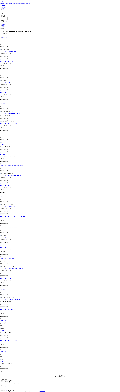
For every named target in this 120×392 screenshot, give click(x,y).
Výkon (3, 36)
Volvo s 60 (2, 289)
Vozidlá (3, 8)
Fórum (3, 9)
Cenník (3, 6)
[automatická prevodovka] (5, 22)
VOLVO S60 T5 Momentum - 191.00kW (10, 113)
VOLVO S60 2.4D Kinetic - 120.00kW (9, 206)
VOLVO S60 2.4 (4, 247)
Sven (1, 361)
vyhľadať (2, 28)
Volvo (1, 196)
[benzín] (3, 19)
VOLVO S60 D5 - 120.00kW (7, 134)
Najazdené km (4, 37)
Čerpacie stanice (4, 7)
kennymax (6, 390)
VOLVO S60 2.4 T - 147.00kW (7, 309)
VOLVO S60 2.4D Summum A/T (8, 51)
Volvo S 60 (2, 154)
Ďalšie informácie (42, 391)
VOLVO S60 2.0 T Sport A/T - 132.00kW (10, 299)
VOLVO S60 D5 (4, 41)
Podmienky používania (5, 386)
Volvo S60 (2, 72)
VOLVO (3, 26)
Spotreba (3, 24)
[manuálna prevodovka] (5, 21)
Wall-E (2, 144)
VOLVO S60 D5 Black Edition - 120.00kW (10, 175)
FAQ (3, 385)
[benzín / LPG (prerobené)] (3, 18)
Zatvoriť (46, 391)
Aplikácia (3, 5)
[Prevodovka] (5, 20)
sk (2, 1)
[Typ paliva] (3, 17)
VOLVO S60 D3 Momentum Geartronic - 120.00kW (12, 216)
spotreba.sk (9, 383)
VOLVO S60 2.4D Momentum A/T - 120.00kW (11, 268)
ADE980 (2, 330)
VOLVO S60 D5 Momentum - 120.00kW (10, 123)
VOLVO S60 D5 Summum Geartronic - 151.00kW (12, 165)
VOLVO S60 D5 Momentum (7, 185)
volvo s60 (2, 103)
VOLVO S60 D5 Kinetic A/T (7, 61)
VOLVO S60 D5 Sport (5, 82)
